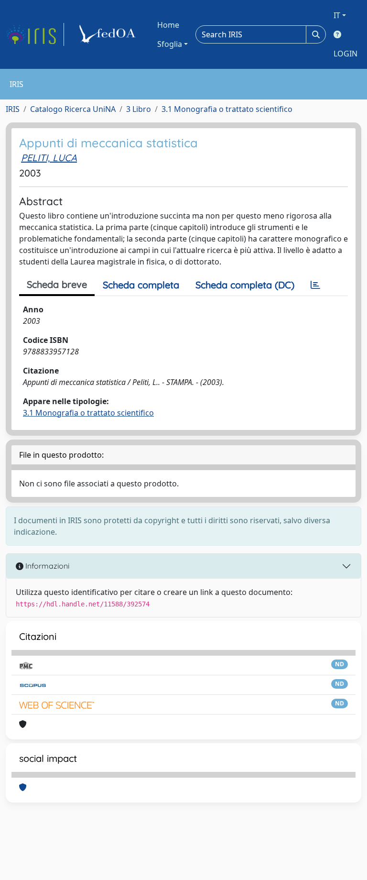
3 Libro (138, 109)
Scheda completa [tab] (141, 285)
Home (168, 25)
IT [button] (337, 15)
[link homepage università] (109, 34)
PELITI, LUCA (49, 158)
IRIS (13, 109)
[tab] (315, 285)
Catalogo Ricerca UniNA (73, 109)
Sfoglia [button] (169, 44)
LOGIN (345, 53)
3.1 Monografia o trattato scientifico (227, 109)
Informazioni (46, 566)
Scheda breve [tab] (57, 284)
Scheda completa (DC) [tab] (244, 285)
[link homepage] (35, 34)
